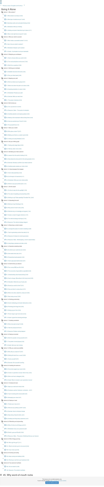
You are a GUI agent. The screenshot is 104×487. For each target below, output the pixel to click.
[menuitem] (1, 3)
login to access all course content (58, 480)
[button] (1, 1)
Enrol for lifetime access (52, 482)
